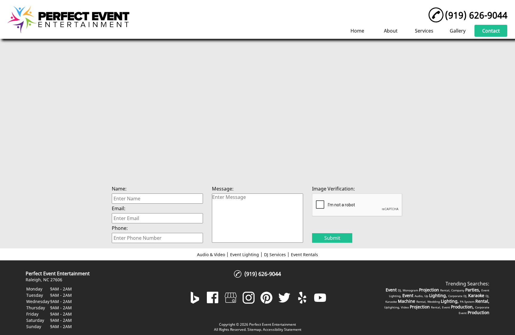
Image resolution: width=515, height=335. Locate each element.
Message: (223, 188)
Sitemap (254, 329)
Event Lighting (244, 254)
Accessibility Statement (282, 329)
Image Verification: (333, 188)
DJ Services (275, 254)
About (391, 30)
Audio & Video (211, 254)
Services (424, 30)
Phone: (120, 228)
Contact (491, 30)
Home (357, 30)
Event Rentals (304, 254)
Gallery (458, 30)
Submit (332, 238)
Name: (119, 188)
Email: (118, 208)
